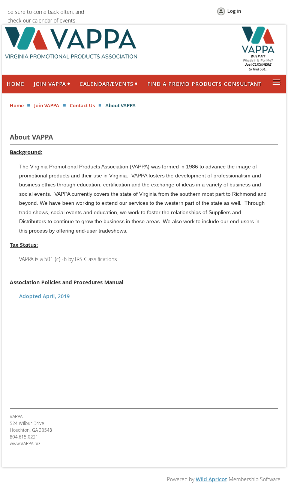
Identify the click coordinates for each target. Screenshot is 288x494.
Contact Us (82, 105)
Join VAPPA (46, 105)
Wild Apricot (211, 479)
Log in (234, 11)
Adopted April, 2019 (44, 296)
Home (17, 105)
